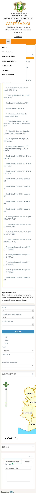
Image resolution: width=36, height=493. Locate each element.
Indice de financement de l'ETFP (15, 108)
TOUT (6, 337)
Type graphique (9, 464)
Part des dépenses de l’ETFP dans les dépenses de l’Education (15, 115)
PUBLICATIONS (7, 66)
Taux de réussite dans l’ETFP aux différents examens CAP (17, 165)
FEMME (6, 343)
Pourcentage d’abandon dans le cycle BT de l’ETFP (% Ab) (16, 263)
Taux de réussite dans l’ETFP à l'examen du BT (17, 195)
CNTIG (11, 492)
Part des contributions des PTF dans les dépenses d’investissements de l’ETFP (16, 132)
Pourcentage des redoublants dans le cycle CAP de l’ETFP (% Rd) (17, 240)
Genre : (4, 334)
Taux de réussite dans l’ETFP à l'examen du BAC (17, 278)
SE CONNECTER (18, 37)
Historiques (27, 461)
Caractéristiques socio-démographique (11, 314)
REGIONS (4, 347)
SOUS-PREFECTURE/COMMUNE (9, 362)
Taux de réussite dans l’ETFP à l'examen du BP (17, 187)
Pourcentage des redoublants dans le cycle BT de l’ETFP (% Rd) (17, 233)
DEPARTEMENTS (6, 354)
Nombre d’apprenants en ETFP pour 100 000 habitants (16, 140)
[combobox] (18, 310)
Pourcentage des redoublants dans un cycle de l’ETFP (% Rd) (16, 89)
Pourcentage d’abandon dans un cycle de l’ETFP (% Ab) (17, 96)
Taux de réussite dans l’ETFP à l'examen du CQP (17, 210)
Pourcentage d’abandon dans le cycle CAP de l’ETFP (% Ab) (17, 271)
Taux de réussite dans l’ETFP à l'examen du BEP (17, 180)
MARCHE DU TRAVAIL (9, 61)
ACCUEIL (5, 47)
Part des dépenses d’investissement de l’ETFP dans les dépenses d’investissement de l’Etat (17, 123)
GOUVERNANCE (7, 52)
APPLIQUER (18, 332)
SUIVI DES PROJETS (8, 56)
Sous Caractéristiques (7, 321)
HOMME (6, 340)
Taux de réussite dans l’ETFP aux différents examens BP (17, 157)
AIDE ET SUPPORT (8, 75)
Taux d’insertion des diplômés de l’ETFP (17, 103)
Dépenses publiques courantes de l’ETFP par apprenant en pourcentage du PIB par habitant (16, 148)
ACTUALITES (6, 70)
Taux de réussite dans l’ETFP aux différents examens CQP (17, 172)
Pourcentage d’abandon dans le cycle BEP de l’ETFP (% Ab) (17, 248)
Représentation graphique (12, 461)
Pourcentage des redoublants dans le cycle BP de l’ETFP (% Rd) (17, 225)
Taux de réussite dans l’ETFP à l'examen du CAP (17, 202)
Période (4, 307)
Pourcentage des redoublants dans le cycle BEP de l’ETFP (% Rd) (17, 218)
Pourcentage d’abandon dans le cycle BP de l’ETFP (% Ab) (16, 255)
